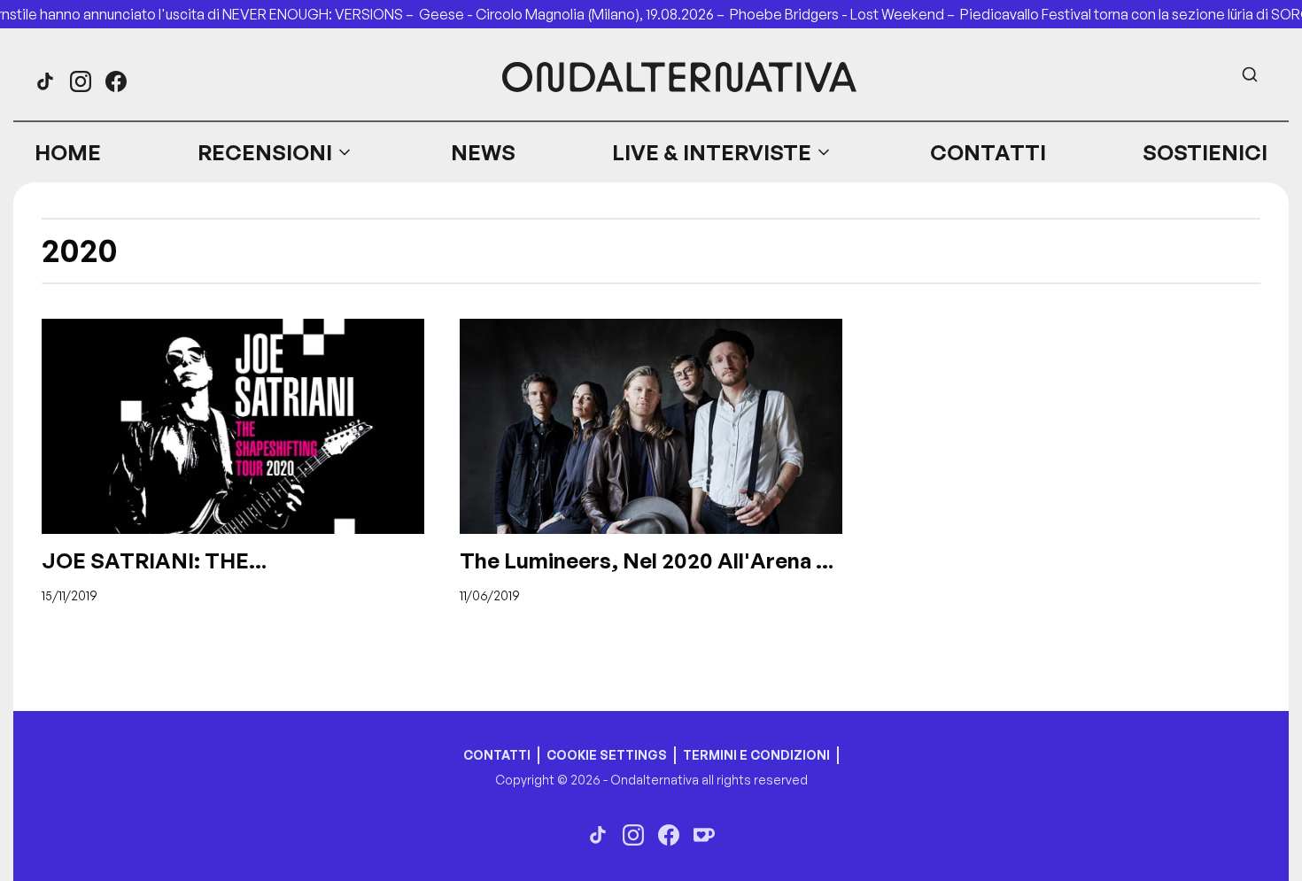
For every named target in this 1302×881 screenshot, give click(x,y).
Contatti (988, 152)
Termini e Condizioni (756, 754)
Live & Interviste (711, 152)
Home (68, 152)
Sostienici (1205, 152)
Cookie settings (606, 754)
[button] (275, 152)
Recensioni (265, 152)
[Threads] (45, 81)
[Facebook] (116, 81)
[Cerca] (1249, 74)
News (483, 152)
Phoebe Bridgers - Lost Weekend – (845, 14)
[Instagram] (80, 81)
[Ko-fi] (704, 835)
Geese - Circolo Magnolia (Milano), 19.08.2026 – (574, 14)
